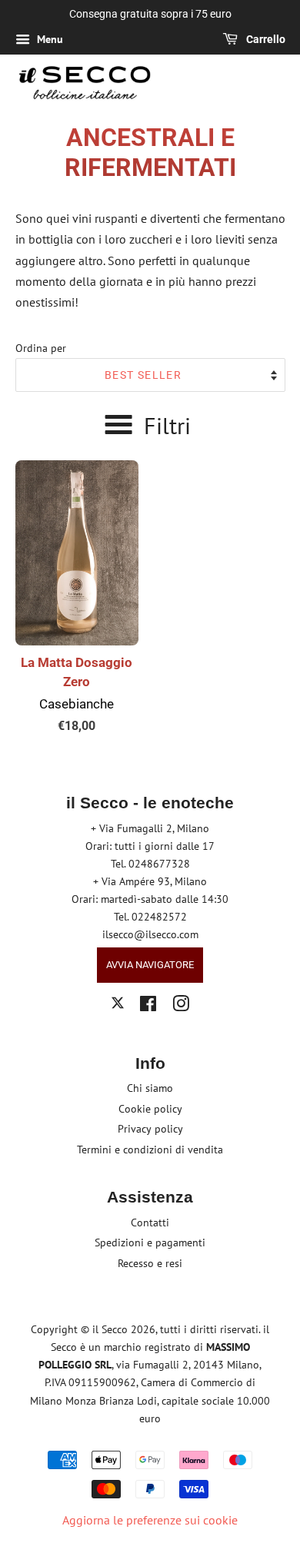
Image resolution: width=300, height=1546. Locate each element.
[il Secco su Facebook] (148, 1007)
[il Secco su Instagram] (180, 1007)
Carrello (264, 39)
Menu (48, 39)
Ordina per (40, 347)
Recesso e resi (150, 1263)
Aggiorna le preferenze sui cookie (150, 1520)
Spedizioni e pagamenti (150, 1242)
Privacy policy (150, 1129)
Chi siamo (150, 1088)
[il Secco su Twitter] (118, 1005)
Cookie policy (150, 1109)
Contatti (150, 1222)
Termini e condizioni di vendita (150, 1149)
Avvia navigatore (150, 964)
